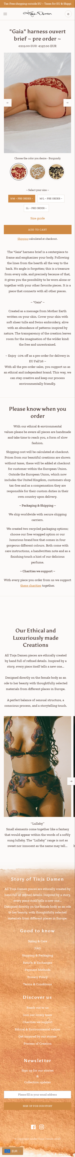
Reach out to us (38, 1007)
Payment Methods (38, 970)
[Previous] (8, 103)
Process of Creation (38, 1043)
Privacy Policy (37, 977)
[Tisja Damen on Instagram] (41, 1128)
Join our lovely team (37, 1015)
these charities (30, 585)
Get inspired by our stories (37, 1036)
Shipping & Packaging (37, 955)
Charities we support (37, 1022)
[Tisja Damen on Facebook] (33, 1128)
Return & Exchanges (37, 963)
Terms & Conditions (37, 984)
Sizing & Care (37, 941)
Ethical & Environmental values (37, 1029)
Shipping (23, 239)
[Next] (67, 103)
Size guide (37, 218)
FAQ (37, 948)
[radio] (18, 171)
